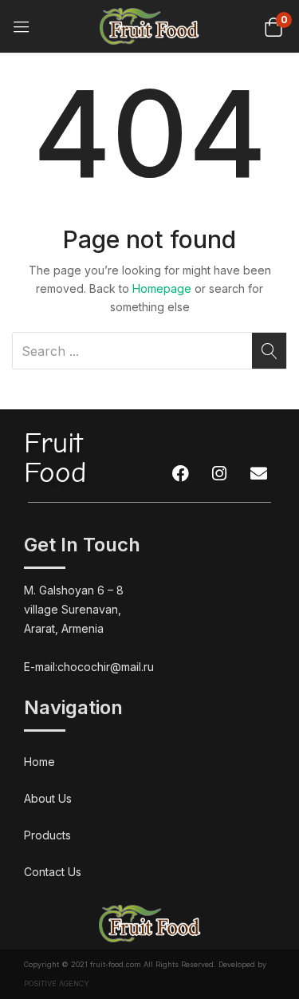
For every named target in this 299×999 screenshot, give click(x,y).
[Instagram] (219, 473)
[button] (273, 26)
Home (39, 761)
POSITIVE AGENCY (56, 983)
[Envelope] (258, 473)
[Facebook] (180, 473)
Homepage (161, 288)
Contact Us (52, 872)
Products (47, 835)
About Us (48, 798)
